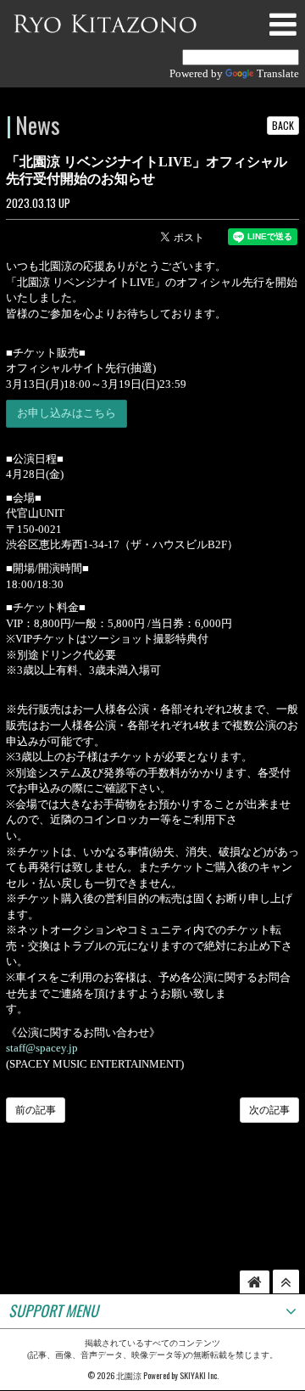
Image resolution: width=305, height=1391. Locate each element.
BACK (283, 125)
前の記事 (35, 1110)
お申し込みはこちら (66, 413)
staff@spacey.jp (42, 1047)
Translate (278, 73)
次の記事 (269, 1110)
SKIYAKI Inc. (199, 1375)
